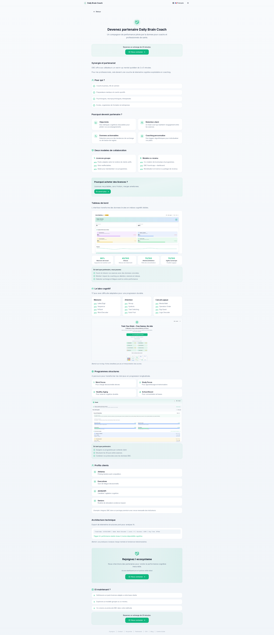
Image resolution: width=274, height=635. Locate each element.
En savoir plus (101, 191)
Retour (98, 12)
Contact (120, 631)
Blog (152, 631)
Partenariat (138, 631)
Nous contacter (137, 52)
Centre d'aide (160, 631)
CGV (146, 631)
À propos (112, 631)
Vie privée (129, 631)
